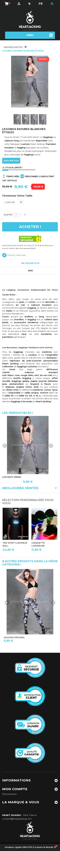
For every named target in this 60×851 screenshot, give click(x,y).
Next (51, 446)
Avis (30, 270)
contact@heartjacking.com (17, 818)
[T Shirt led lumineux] (16, 524)
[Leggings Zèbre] (27, 445)
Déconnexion (9, 794)
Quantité (8, 214)
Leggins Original (14, 637)
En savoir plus (30, 263)
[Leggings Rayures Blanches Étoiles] (17, 119)
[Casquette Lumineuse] (44, 524)
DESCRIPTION (11, 160)
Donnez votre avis (16, 255)
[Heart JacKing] (30, 21)
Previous (4, 446)
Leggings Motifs (13, 47)
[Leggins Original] (30, 601)
